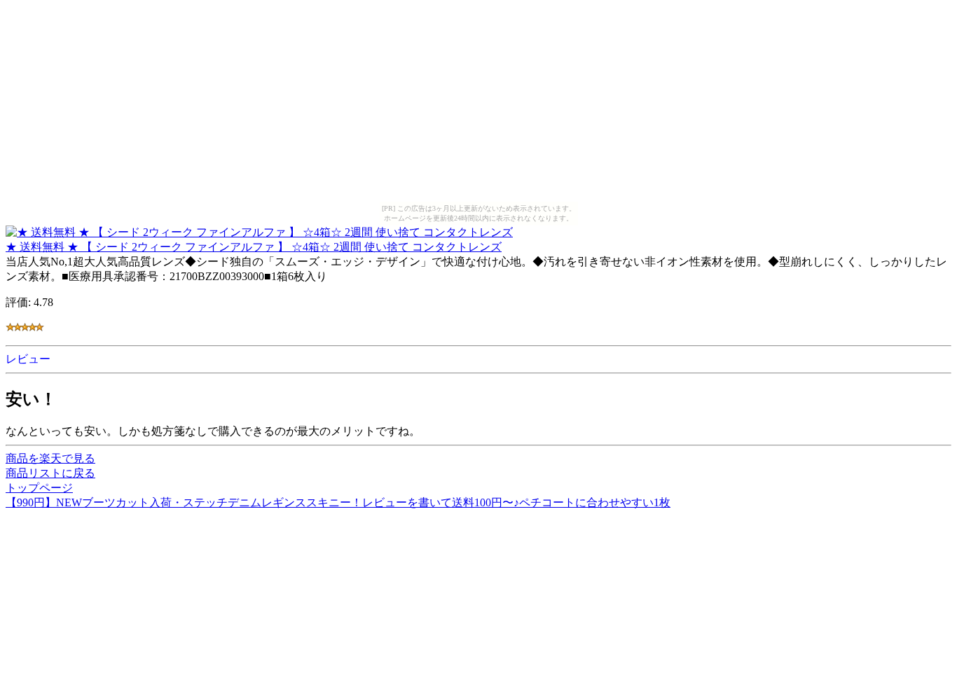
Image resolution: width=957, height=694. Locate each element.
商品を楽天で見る (50, 458)
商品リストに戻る (50, 473)
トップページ (39, 488)
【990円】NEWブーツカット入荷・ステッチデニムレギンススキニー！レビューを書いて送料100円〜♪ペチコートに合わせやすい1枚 (338, 502)
